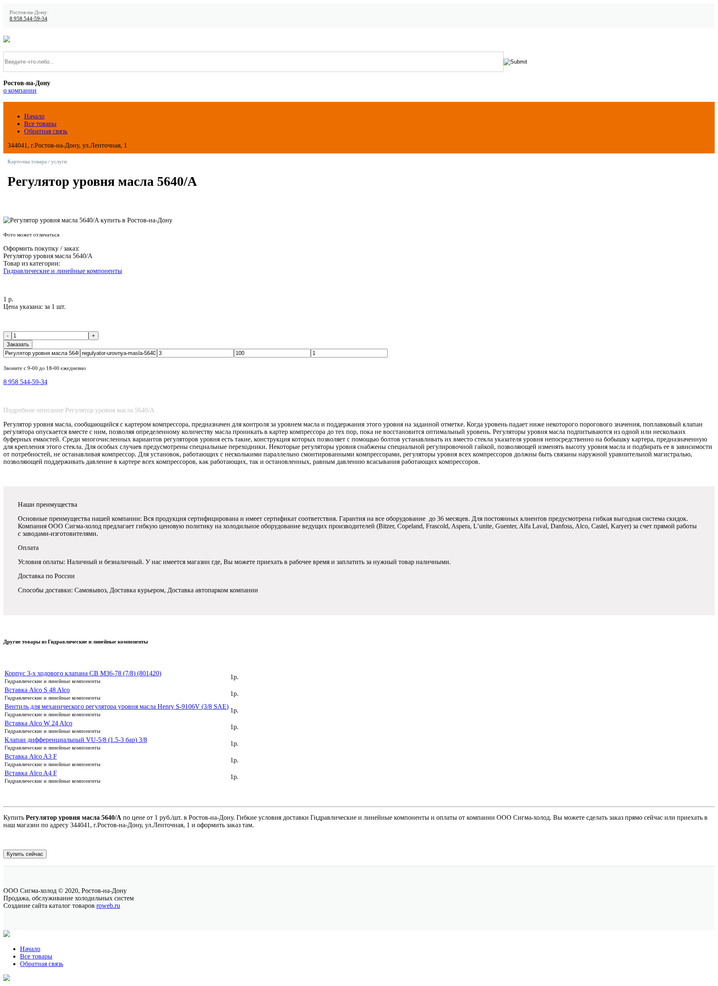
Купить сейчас (25, 854)
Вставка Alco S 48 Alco (37, 689)
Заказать (18, 344)
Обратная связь (45, 131)
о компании (20, 90)
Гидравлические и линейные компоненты (62, 270)
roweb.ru (108, 905)
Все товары (40, 123)
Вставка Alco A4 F (31, 772)
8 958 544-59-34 (28, 19)
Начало (34, 116)
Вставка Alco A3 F (31, 756)
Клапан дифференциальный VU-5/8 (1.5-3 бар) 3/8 (76, 739)
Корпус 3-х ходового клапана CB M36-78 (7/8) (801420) (83, 673)
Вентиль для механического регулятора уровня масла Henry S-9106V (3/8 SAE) (117, 706)
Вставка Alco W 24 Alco (38, 723)
